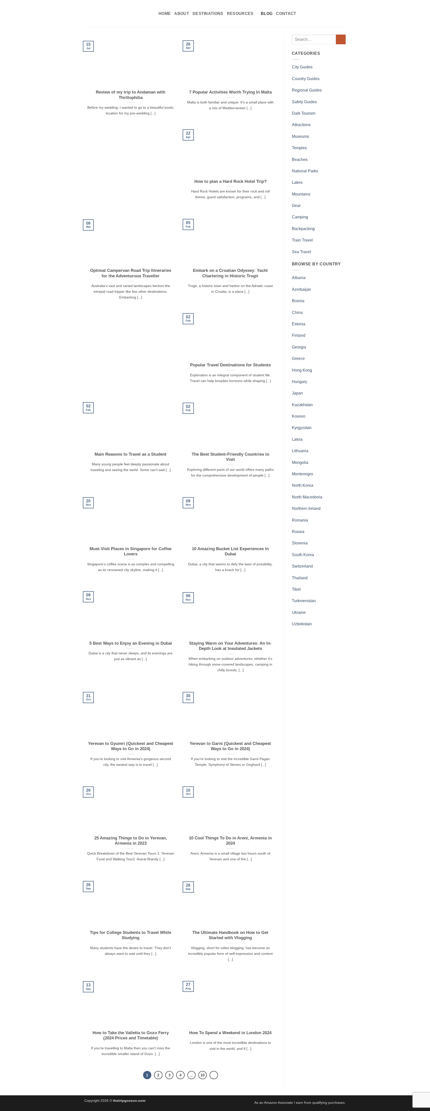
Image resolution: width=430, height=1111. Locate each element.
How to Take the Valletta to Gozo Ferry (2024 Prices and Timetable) (131, 1035)
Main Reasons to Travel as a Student (130, 454)
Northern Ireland (306, 508)
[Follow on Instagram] (323, 13)
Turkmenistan (304, 601)
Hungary (299, 382)
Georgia (299, 347)
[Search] (309, 13)
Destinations (208, 13)
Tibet (296, 589)
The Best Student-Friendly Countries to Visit (230, 457)
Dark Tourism (303, 113)
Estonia (298, 324)
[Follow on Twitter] (329, 13)
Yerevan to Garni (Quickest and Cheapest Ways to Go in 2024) (230, 746)
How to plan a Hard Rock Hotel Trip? (230, 181)
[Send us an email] (336, 13)
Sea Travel (301, 252)
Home (165, 13)
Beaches (300, 159)
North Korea (302, 485)
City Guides (302, 67)
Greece (298, 358)
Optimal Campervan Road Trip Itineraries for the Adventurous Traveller (130, 273)
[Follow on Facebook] (316, 13)
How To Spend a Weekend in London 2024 (230, 1032)
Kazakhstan (302, 405)
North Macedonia (307, 497)
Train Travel (302, 240)
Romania (300, 520)
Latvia (297, 439)
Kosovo (298, 416)
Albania (299, 278)
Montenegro (302, 474)
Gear (296, 205)
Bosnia (298, 301)
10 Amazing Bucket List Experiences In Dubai (230, 551)
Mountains (301, 194)
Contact (286, 13)
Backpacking (303, 229)
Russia (298, 532)
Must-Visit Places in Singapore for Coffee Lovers (130, 551)
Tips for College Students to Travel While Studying (130, 935)
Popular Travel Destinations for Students (230, 365)
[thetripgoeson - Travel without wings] (117, 13)
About (181, 13)
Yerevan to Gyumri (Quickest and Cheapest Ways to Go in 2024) (130, 746)
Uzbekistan (302, 624)
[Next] (214, 1075)
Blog (266, 13)
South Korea (303, 555)
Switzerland (302, 566)
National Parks (305, 171)
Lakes (297, 182)
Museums (300, 136)
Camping (300, 217)
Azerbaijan (301, 289)
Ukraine (299, 612)
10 (203, 1075)
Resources (240, 13)
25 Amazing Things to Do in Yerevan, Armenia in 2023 (130, 841)
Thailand (300, 578)
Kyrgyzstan (302, 428)
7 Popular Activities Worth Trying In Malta (230, 92)
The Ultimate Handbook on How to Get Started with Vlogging (230, 935)
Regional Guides (307, 90)
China (297, 312)
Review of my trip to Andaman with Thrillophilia (130, 95)
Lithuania (300, 451)
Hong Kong (302, 370)
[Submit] (341, 39)
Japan (297, 393)
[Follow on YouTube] (342, 13)
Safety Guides (304, 102)
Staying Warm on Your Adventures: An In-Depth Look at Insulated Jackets (230, 646)
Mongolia (300, 462)
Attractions (301, 125)
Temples (299, 148)
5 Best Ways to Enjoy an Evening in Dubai (130, 643)
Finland (298, 335)
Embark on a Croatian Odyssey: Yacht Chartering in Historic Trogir (230, 273)
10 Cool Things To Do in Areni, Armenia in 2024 (230, 841)
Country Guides (306, 79)
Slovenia (300, 543)
